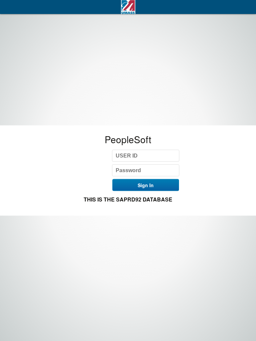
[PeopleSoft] (128, 7)
